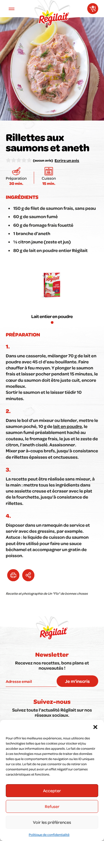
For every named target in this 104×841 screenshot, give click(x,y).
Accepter (52, 790)
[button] (95, 727)
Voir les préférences (52, 822)
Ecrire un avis (67, 160)
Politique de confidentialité (49, 834)
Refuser (52, 806)
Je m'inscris (77, 681)
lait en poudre (67, 426)
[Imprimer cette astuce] (13, 575)
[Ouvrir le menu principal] (11, 8)
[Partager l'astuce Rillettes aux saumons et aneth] (28, 575)
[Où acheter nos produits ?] (92, 8)
